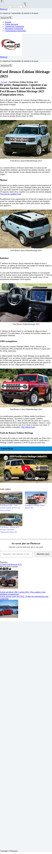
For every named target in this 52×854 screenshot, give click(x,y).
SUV (19, 564)
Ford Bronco (10, 564)
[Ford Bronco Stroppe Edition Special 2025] (36, 498)
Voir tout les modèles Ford (11, 194)
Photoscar (3, 9)
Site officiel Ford (28, 427)
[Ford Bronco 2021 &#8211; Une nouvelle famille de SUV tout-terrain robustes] (11, 498)
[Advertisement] (26, 734)
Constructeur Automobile (14, 26)
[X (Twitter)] (4, 569)
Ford (2, 564)
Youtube (8, 22)
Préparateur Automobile (14, 29)
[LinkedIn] (7, 569)
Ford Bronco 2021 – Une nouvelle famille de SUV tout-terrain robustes (10, 508)
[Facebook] (1, 569)
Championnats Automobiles (15, 31)
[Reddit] (10, 569)
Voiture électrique (11, 24)
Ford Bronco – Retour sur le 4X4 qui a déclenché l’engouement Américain (9, 529)
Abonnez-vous (43, 554)
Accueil (4, 82)
